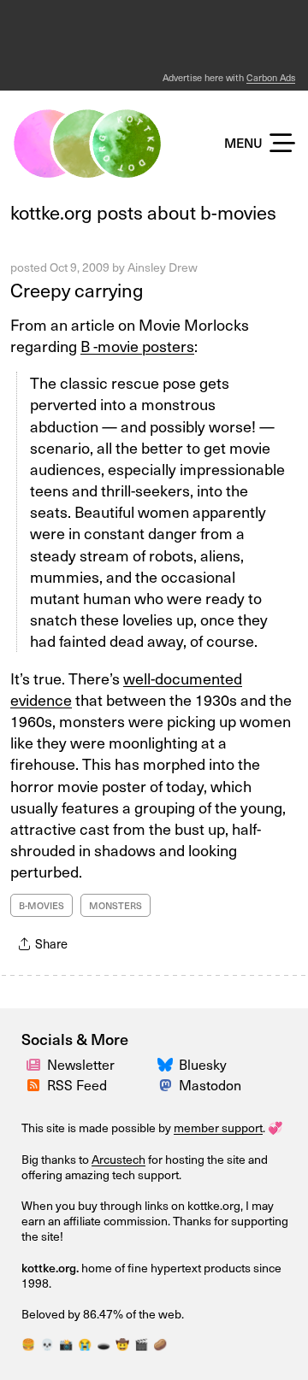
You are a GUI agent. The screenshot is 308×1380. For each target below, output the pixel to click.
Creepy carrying (77, 289)
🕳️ (103, 1344)
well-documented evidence (126, 689)
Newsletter (81, 1064)
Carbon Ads (270, 77)
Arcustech (118, 1159)
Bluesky (203, 1064)
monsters (115, 905)
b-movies (41, 905)
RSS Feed (77, 1084)
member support (218, 1127)
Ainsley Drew (162, 267)
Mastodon (210, 1084)
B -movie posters (137, 345)
